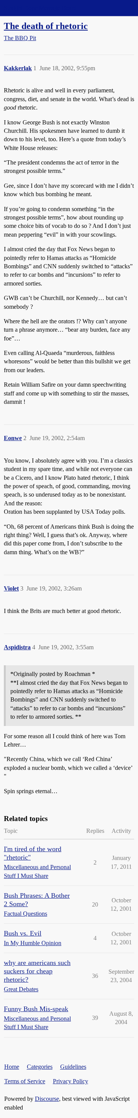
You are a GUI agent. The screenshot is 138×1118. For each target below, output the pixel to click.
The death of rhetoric (46, 26)
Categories (40, 1066)
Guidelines (73, 1066)
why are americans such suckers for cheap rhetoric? (37, 971)
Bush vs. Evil (22, 933)
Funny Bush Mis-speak (36, 1009)
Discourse (47, 1098)
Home (11, 1066)
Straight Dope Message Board (40, 8)
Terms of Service (24, 1081)
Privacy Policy (70, 1081)
